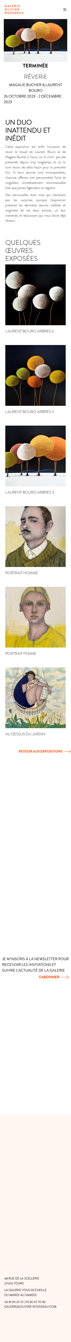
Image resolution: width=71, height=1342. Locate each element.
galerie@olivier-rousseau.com (30, 1306)
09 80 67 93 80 (35, 1302)
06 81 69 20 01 (13, 1302)
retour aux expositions (40, 751)
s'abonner (49, 977)
